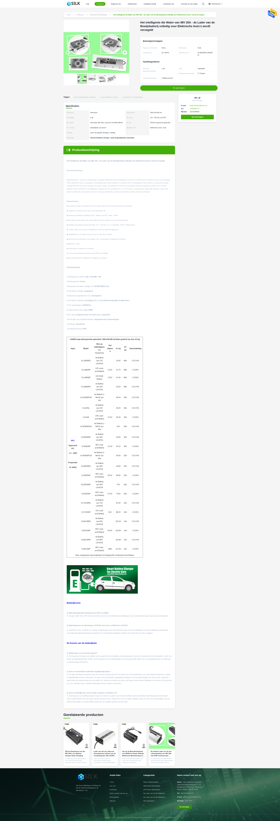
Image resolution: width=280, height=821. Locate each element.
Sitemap (112, 801)
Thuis (112, 782)
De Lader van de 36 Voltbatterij (154, 793)
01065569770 (194, 108)
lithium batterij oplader (151, 782)
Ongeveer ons (116, 4)
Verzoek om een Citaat (189, 4)
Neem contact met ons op (119, 793)
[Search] (203, 4)
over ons (113, 786)
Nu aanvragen (197, 117)
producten (113, 789)
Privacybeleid (114, 797)
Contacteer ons (168, 4)
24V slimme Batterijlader (151, 789)
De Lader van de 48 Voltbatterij (154, 797)
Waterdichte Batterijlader (151, 786)
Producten (100, 4)
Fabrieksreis (132, 4)
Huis (87, 4)
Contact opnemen (76, 763)
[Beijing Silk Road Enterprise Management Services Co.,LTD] (74, 4)
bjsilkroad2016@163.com (198, 105)
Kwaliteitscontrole (150, 4)
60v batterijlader (149, 801)
